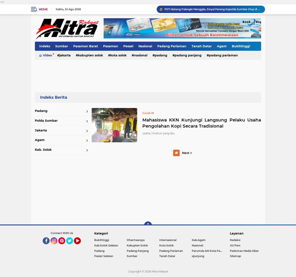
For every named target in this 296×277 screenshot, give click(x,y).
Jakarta (65, 55)
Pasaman (110, 46)
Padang (161, 55)
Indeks (44, 46)
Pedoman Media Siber (244, 250)
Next (186, 153)
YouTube (80, 246)
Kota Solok (118, 55)
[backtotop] (148, 225)
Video (47, 55)
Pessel (128, 46)
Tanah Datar (202, 46)
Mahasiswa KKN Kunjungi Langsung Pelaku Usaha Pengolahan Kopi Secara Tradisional (201, 123)
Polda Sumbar (46, 121)
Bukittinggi (241, 46)
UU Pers (235, 245)
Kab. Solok (43, 150)
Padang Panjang (188, 55)
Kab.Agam (199, 240)
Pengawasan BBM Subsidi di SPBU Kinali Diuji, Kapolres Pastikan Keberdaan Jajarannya (212, 11)
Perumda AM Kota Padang (208, 250)
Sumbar (61, 46)
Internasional (167, 240)
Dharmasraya (136, 240)
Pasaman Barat (85, 46)
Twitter (71, 246)
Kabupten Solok (90, 55)
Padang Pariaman (171, 46)
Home (43, 9)
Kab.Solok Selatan (106, 245)
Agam (222, 46)
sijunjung (198, 256)
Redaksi (235, 240)
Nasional (145, 46)
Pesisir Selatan (103, 256)
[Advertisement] (148, 73)
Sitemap (235, 256)
